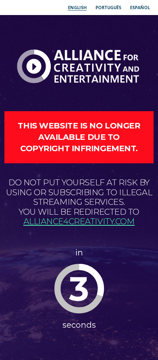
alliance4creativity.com (79, 221)
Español (140, 7)
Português (108, 7)
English (77, 7)
